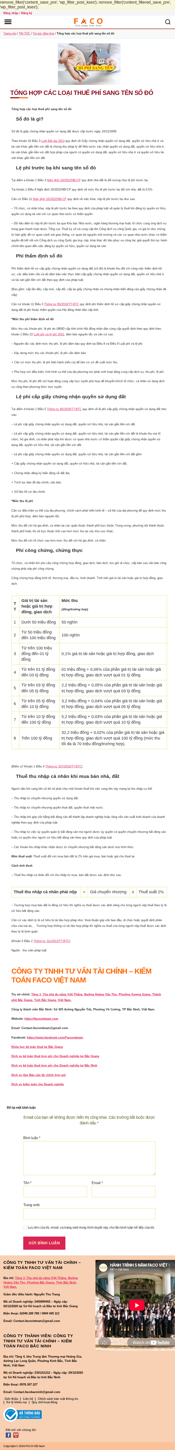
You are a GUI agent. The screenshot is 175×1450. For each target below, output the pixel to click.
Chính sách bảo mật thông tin (58, 1399)
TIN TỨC (24, 33)
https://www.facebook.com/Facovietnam (55, 1037)
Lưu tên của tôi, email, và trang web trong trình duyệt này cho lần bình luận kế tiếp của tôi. (91, 1227)
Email (97, 1183)
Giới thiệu (11, 1399)
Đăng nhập (10, 13)
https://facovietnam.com (41, 1018)
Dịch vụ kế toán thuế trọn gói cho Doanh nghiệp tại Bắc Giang (55, 1056)
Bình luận (31, 1138)
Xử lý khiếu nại (16, 1402)
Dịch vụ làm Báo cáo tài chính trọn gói (38, 1075)
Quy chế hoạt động (44, 1402)
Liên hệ (28, 1399)
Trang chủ (9, 33)
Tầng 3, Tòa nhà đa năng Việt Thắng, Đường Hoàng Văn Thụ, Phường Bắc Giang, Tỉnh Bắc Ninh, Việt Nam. (40, 1282)
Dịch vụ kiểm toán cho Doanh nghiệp (37, 1084)
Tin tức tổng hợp (43, 33)
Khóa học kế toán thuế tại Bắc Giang (37, 1047)
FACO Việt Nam (35, 1446)
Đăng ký (26, 13)
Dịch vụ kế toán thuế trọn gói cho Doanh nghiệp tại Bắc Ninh (54, 1065)
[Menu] (7, 21)
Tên (27, 1183)
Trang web (31, 1205)
